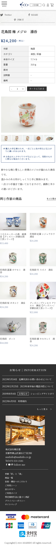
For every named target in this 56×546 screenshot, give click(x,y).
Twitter (8, 14)
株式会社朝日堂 (13, 449)
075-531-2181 (16, 460)
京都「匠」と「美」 (14, 474)
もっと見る (51, 198)
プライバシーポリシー (15, 501)
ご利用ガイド (11, 493)
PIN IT (20, 19)
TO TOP (49, 541)
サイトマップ (11, 504)
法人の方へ (10, 489)
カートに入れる (36, 88)
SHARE (34, 14)
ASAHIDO (27, 542)
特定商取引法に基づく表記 (17, 497)
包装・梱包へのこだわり (16, 481)
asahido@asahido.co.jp (18, 457)
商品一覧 (9, 478)
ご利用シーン (11, 485)
